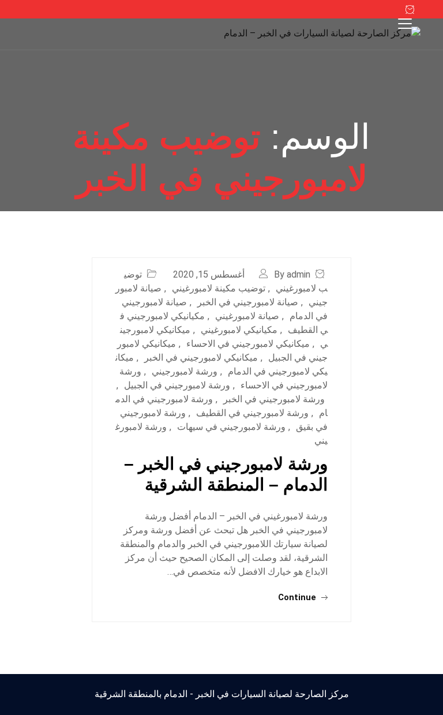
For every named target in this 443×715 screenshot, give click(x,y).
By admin (292, 274)
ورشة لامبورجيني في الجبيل (177, 385)
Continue (298, 597)
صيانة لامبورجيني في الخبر (247, 302)
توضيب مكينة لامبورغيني (218, 288)
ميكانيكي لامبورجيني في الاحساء (248, 343)
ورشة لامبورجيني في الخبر (274, 399)
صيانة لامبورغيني (247, 315)
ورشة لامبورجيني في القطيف (252, 412)
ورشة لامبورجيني (184, 371)
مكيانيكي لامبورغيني (239, 329)
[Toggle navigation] (405, 24)
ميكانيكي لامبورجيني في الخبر (201, 357)
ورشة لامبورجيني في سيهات (231, 426)
